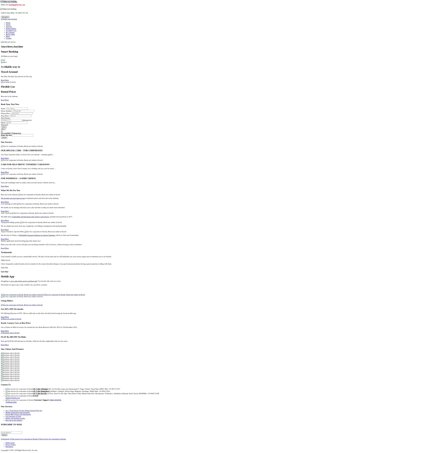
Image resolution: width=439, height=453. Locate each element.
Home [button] (8, 23)
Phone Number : (7, 111)
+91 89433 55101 (11, 402)
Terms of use (10, 443)
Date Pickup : (6, 118)
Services (9, 27)
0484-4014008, (55, 400)
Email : (3, 122)
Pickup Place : (6, 113)
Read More (5, 80)
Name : (3, 109)
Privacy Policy (10, 445)
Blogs (8, 36)
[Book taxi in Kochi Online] (11, 319)
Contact (8, 38)
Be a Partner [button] (10, 32)
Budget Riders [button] (11, 28)
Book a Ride (10, 34)
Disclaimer (9, 447)
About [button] (8, 25)
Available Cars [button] (11, 30)
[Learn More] (2, 60)
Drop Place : (5, 116)
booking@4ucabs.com (12, 398)
